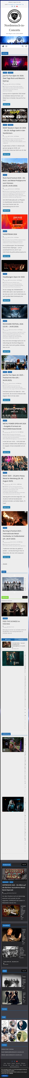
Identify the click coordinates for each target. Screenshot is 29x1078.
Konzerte (9, 1063)
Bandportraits (5, 882)
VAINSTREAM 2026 (10, 234)
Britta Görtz (18, 544)
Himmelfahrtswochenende (20, 435)
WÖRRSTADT (5, 143)
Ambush (7, 191)
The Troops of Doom (7, 287)
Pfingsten (16, 195)
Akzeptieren (5, 1075)
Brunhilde (10, 86)
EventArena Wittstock (7, 435)
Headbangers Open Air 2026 (14, 277)
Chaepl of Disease (17, 138)
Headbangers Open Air (7, 284)
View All (25, 597)
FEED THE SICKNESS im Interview (11, 622)
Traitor (4, 494)
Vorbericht (16, 89)
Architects (6, 239)
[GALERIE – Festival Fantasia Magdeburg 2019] (13, 766)
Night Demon (23, 545)
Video (9, 1065)
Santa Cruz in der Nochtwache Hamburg (25, 818)
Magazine (13, 194)
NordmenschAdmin (12, 280)
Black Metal (13, 544)
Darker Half (17, 385)
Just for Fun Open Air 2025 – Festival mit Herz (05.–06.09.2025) (13, 377)
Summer (24, 141)
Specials (11, 882)
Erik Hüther (11, 136)
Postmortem (20, 438)
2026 (5, 138)
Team (21, 1065)
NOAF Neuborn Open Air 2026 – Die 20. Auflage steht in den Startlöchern (14, 130)
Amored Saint (8, 332)
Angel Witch (17, 191)
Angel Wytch (19, 332)
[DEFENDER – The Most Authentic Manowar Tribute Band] (11, 912)
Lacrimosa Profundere (11, 489)
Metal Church (5, 285)
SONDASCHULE (6, 242)
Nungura (15, 491)
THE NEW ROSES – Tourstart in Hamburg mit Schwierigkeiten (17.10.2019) (18, 644)
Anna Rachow (12, 84)
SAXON (16, 141)
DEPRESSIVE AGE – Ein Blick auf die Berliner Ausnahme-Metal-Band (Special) (14, 887)
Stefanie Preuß (15, 432)
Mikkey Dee (21, 194)
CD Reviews (23, 1063)
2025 (5, 385)
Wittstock (24, 438)
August (12, 138)
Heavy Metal (10, 88)
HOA (18, 284)
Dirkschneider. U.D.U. (7, 488)
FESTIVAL (20, 86)
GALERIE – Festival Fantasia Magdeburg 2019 (25, 760)
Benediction (12, 434)
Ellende (12, 488)
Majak (11, 335)
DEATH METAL (5, 545)
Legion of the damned (12, 437)
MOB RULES (21, 88)
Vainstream (20, 242)
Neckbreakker (5, 195)
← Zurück (4, 564)
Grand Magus (5, 140)
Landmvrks (5, 241)
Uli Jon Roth (14, 197)
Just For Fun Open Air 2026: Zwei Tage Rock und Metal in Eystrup (14, 78)
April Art (10, 486)
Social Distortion (19, 241)
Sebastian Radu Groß (12, 893)
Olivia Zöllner (11, 237)
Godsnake (5, 388)
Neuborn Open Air (6, 141)
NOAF (11, 141)
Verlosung (5, 1065)
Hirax (7, 194)
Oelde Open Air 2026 (24, 995)
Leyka (17, 489)
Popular (9, 639)
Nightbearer (15, 438)
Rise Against (13, 241)
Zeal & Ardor (11, 494)
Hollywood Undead (21, 239)
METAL (17, 140)
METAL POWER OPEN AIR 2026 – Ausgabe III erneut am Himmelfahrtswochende (14, 426)
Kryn (15, 140)
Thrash (12, 287)
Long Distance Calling (7, 491)
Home (5, 1063)
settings (11, 1073)
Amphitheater (12, 191)
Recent (21, 639)
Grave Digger (10, 140)
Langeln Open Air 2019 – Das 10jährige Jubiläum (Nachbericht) (22, 951)
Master (17, 437)
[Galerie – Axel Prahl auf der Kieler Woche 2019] (11, 937)
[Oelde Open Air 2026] (12, 997)
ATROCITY (8, 434)
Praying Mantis (11, 285)
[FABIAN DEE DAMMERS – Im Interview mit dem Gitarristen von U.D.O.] (13, 658)
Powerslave (9, 89)
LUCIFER (9, 194)
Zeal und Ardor (17, 494)
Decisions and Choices (7, 387)
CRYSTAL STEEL (15, 86)
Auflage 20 (8, 138)
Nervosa (20, 140)
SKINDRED (20, 141)
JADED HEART (16, 88)
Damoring (13, 385)
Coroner (4, 192)
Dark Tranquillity (9, 192)
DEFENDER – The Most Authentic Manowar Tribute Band (23, 910)
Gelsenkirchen (19, 192)
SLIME (13, 338)
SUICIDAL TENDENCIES (13, 242)
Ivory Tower (9, 388)
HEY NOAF (5, 489)
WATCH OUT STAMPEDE (7, 91)
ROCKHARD (23, 195)
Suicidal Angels (22, 492)
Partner (24, 1065)
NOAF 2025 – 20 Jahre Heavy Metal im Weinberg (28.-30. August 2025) (14, 478)
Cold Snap (14, 486)
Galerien (9, 372)
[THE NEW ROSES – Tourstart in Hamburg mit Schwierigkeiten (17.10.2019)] (6, 645)
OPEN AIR (4, 89)
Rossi (12, 89)
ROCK (14, 141)
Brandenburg (17, 434)
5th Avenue (6, 86)
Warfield (7, 494)
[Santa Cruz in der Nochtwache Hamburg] (13, 825)
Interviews (5, 618)
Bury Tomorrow (11, 239)
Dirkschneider (19, 486)
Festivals (5, 72)
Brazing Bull (8, 385)
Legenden (5, 335)
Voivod (19, 287)
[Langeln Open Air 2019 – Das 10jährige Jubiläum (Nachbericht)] (10, 952)
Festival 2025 (20, 488)
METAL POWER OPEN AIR (7, 438)
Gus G (24, 192)
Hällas (4, 194)
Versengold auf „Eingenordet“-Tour (16, 4)
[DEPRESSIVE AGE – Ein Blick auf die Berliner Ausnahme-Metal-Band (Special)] (14, 874)
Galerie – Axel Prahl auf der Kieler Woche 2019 (24, 934)
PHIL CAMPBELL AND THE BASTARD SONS (11, 492)
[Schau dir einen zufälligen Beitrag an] (26, 46)
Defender (13, 387)
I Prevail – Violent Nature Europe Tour (24, 979)
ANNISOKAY (6, 486)
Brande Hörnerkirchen (8, 282)
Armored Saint (23, 191)
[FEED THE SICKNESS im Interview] (14, 609)
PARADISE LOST (11, 195)
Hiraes (19, 545)
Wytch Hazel (19, 197)
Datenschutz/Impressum (14, 1066)
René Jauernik (11, 189)
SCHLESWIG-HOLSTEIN (18, 285)
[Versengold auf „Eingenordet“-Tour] (13, 578)
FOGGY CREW (5, 88)
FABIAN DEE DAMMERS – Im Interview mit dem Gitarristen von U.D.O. (25, 683)
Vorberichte (10, 72)
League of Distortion (15, 388)
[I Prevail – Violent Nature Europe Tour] (11, 982)
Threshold (16, 287)
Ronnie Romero (6, 197)
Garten (18, 282)
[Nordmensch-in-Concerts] (3, 46)
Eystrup (17, 387)
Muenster (9, 241)
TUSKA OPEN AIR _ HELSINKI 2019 (10, 961)
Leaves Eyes (5, 437)
